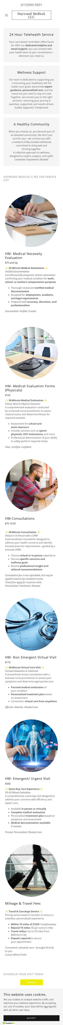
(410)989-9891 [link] (31, 4)
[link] (31, 15)
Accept (31, 1018)
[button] (8, 15)
